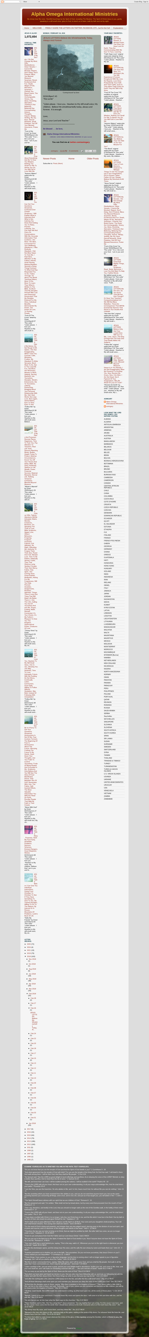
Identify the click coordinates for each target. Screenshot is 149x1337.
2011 (29, 1147)
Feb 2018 (32, 994)
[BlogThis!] (88, 151)
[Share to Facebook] (93, 151)
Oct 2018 (32, 964)
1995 (29, 1160)
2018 (29, 956)
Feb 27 (33, 1003)
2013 (29, 1141)
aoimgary (54, 151)
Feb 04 (33, 1108)
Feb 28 (33, 998)
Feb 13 (33, 1063)
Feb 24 (33, 1033)
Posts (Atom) (58, 163)
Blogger (79, 1328)
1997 (29, 1153)
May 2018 (32, 979)
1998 (29, 1150)
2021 (29, 950)
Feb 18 (33, 1048)
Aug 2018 (32, 969)
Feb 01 (33, 1118)
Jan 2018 (32, 1123)
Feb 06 (33, 1098)
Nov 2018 (32, 959)
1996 (29, 1157)
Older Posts (93, 158)
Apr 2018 (32, 984)
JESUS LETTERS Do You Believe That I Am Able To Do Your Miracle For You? (114, 140)
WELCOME (37, 28)
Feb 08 (33, 1088)
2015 (29, 1135)
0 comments (73, 151)
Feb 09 (33, 1083)
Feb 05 (33, 1103)
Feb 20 (33, 1043)
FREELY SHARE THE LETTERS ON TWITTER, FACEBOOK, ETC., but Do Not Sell (77, 28)
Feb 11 (33, 1073)
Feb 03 (33, 1113)
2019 (29, 953)
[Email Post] (82, 151)
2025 (29, 944)
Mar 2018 (32, 989)
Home (26, 28)
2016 (29, 1132)
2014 (29, 1138)
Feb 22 (33, 1038)
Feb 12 (33, 1068)
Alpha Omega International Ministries (74, 14)
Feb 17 (33, 1053)
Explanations (118, 28)
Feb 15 (33, 1058)
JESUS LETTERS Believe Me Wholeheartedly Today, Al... (34, 1021)
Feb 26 (33, 1008)
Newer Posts (49, 158)
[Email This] (86, 151)
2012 (29, 1144)
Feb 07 (33, 1093)
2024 (29, 947)
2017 (29, 1129)
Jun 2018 (32, 974)
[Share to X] (90, 151)
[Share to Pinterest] (95, 151)
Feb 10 (33, 1078)
